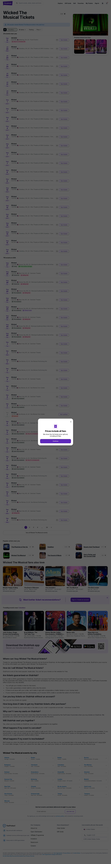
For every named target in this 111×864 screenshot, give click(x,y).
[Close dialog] (71, 422)
